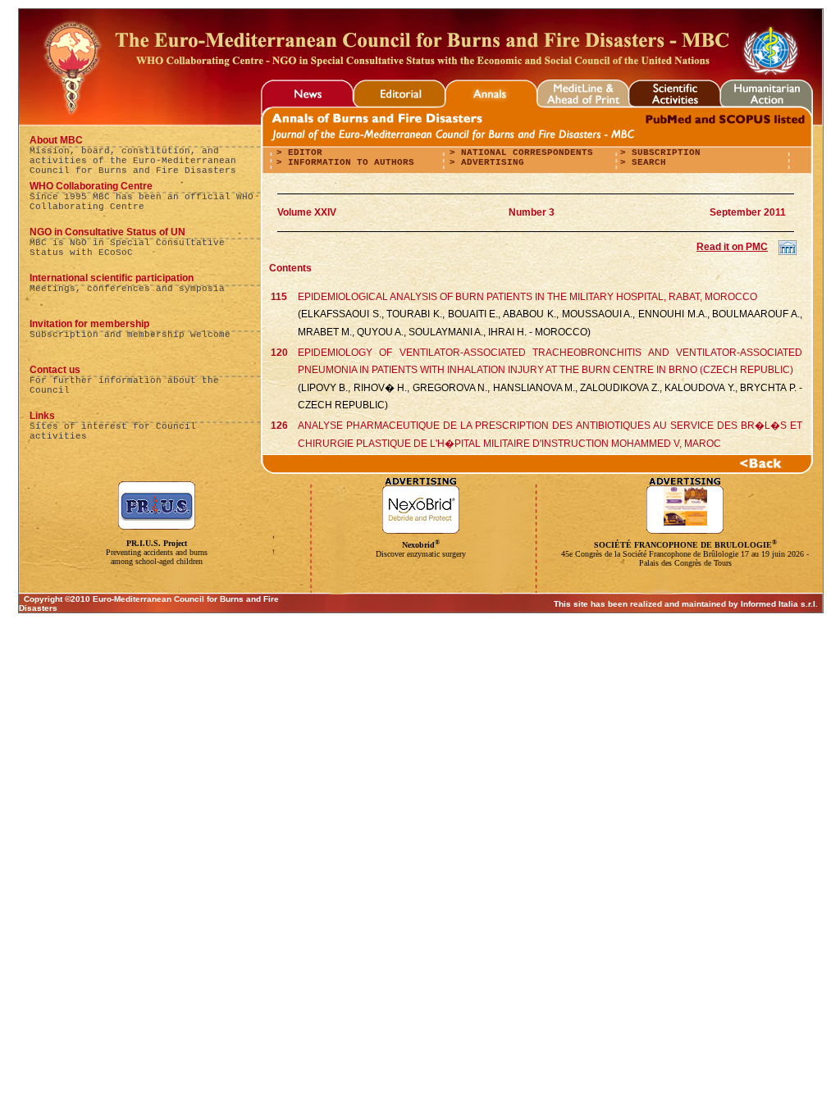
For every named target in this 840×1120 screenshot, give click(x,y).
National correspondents (524, 152)
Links (42, 415)
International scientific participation (112, 278)
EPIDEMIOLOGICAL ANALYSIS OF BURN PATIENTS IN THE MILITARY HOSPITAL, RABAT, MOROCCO (527, 297)
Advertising (489, 162)
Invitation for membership (89, 324)
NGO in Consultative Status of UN (107, 232)
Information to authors (348, 162)
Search (646, 162)
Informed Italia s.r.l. (779, 603)
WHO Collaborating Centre (91, 186)
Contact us (55, 370)
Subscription (663, 152)
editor (302, 152)
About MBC (56, 140)
